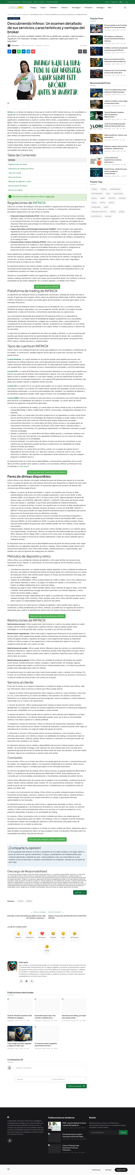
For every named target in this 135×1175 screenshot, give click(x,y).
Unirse (83, 599)
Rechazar (108, 1170)
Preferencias (96, 1170)
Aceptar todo (121, 1170)
